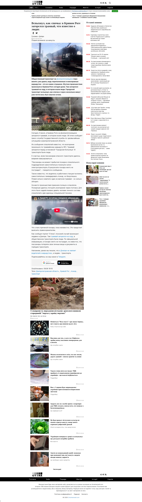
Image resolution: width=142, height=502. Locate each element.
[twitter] (103, 3)
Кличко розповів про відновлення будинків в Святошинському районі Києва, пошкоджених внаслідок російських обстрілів (101, 47)
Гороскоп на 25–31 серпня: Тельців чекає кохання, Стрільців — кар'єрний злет (100, 56)
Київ (61, 8)
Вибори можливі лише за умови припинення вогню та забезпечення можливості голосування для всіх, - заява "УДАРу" (101, 146)
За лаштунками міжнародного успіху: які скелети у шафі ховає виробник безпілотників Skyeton (101, 64)
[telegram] (101, 3)
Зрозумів (115, 11)
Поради (73, 8)
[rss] (106, 3)
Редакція (77, 494)
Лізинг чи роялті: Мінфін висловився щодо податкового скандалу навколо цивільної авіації (101, 136)
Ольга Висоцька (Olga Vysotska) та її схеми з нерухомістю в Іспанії (101, 120)
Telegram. (62, 257)
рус (36, 7)
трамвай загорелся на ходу (62, 236)
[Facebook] (33, 33)
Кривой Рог (64, 271)
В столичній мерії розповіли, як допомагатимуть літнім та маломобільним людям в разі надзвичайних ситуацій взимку (101, 90)
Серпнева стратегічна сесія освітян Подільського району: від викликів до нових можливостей (100, 37)
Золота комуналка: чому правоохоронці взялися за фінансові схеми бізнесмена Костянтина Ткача (100, 156)
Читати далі (57, 469)
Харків (110, 8)
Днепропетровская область (47, 271)
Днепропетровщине (65, 79)
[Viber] (39, 33)
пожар (73, 271)
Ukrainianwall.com (73, 497)
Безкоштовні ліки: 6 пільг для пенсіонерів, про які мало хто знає (50, 12)
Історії (98, 8)
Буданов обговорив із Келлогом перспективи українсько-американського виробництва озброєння (101, 28)
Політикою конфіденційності (80, 11)
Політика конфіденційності (63, 494)
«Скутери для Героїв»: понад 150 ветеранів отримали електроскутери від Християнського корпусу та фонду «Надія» (100, 111)
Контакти (85, 494)
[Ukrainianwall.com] (37, 3)
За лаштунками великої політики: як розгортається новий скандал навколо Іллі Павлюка (100, 128)
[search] (110, 3)
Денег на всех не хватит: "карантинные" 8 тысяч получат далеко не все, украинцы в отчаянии (90, 12)
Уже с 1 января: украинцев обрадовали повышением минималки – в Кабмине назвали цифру (88, 16)
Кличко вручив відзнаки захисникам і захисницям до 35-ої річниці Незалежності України (100, 81)
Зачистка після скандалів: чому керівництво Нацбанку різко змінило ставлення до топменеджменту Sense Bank (101, 73)
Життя (85, 8)
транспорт (36, 274)
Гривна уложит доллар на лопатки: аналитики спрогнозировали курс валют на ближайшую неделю (48, 16)
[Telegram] (36, 33)
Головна (48, 8)
